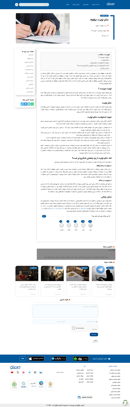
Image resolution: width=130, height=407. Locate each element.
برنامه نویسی (29, 66)
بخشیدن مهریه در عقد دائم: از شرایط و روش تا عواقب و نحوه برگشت (78, 286)
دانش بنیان (30, 77)
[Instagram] (35, 372)
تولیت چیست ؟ (103, 57)
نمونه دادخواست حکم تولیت (99, 63)
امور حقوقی (104, 16)
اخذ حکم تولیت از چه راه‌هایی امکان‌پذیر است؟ (93, 65)
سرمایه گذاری (29, 81)
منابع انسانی (30, 92)
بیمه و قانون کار (29, 69)
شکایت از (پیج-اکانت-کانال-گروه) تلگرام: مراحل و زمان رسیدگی (104, 286)
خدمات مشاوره (95, 5)
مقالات (67, 5)
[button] (32, 104)
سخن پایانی (104, 68)
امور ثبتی (31, 55)
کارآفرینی (31, 84)
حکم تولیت (105, 60)
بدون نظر (104, 36)
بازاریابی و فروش (28, 62)
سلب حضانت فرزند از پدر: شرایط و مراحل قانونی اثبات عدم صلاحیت (27, 286)
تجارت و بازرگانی (29, 73)
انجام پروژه (85, 5)
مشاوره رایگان (76, 5)
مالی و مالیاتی (29, 88)
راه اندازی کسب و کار (57, 208)
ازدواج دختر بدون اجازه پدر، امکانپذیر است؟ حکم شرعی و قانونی (52, 286)
